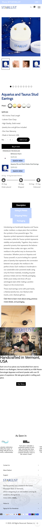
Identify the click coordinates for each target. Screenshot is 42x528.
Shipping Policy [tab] (21, 215)
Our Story (21, 384)
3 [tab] (16, 86)
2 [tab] (13, 86)
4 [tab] (18, 86)
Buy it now (16, 147)
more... (14, 498)
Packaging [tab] (21, 221)
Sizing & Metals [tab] (21, 210)
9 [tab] (31, 86)
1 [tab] (10, 86)
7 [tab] (26, 86)
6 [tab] (23, 86)
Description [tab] (21, 205)
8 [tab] (29, 86)
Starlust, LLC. (31, 523)
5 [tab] (21, 86)
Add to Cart (23, 140)
